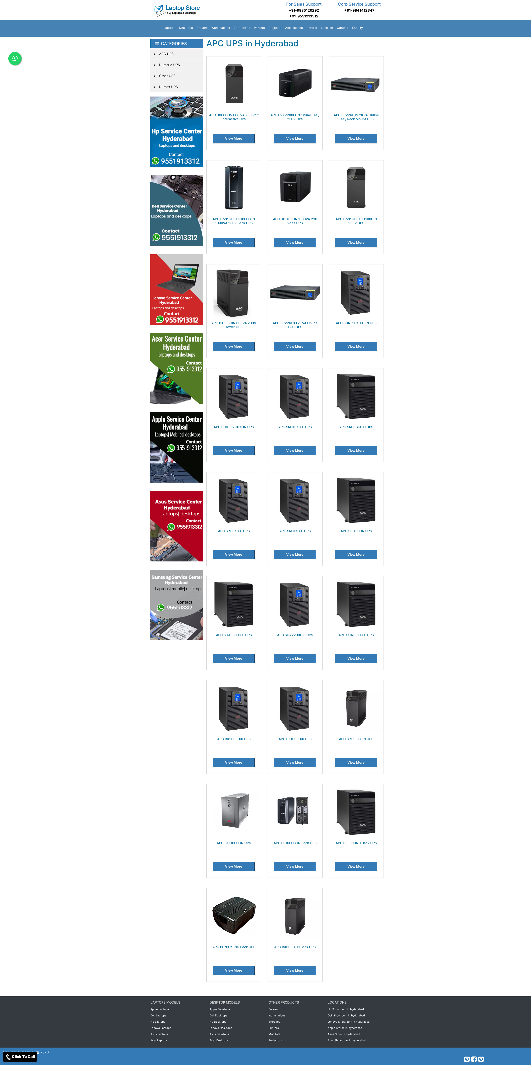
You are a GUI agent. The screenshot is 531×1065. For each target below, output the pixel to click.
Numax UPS (168, 87)
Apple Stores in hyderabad (345, 1028)
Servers (202, 28)
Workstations (220, 28)
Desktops (186, 28)
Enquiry (357, 28)
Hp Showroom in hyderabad (346, 1009)
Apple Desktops (219, 1009)
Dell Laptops (158, 1015)
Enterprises (242, 28)
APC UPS (166, 54)
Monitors (274, 1034)
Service (312, 28)
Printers (259, 28)
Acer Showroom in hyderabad (347, 1040)
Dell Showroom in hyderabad (346, 1015)
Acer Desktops (219, 1040)
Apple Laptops (159, 1009)
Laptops (169, 28)
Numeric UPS (169, 65)
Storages (274, 1021)
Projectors (275, 1040)
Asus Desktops (219, 1034)
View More (233, 138)
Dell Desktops (218, 1015)
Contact (342, 28)
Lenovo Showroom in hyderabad (349, 1021)
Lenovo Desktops (220, 1028)
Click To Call (23, 1056)
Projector (275, 28)
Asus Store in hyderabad (344, 1034)
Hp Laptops (157, 1021)
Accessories (294, 28)
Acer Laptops (159, 1040)
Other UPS (167, 76)
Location (327, 28)
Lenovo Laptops (160, 1028)
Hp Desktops (217, 1021)
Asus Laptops (159, 1034)
